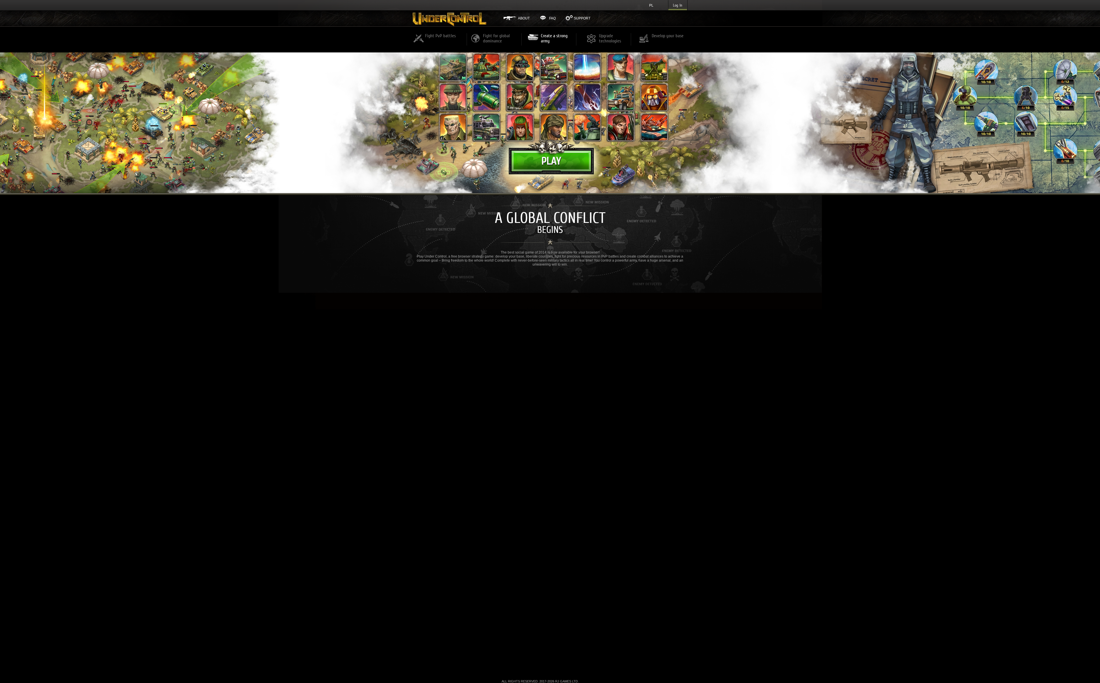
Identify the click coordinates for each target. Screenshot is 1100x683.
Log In (677, 5)
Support (582, 18)
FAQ (552, 18)
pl (651, 5)
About (524, 18)
